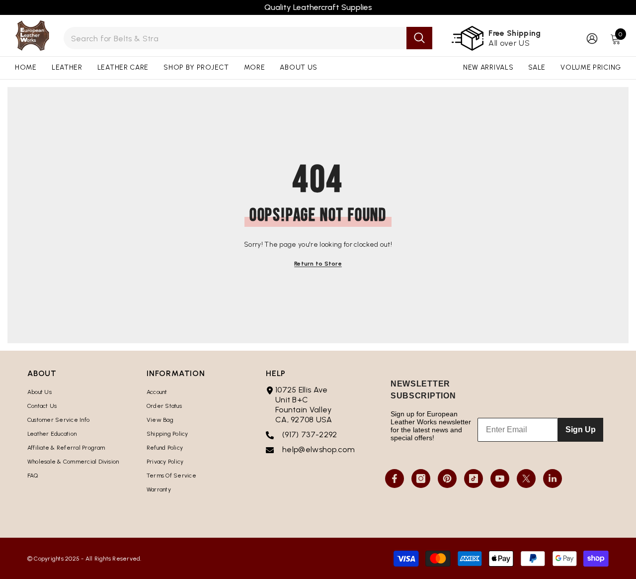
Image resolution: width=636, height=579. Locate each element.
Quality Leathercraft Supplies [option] (318, 7)
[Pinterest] (447, 478)
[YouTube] (499, 478)
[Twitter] (526, 478)
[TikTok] (473, 478)
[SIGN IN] (592, 38)
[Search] (248, 38)
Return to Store (318, 263)
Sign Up (580, 429)
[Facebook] (394, 478)
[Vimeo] (552, 478)
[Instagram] (420, 478)
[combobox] (235, 38)
